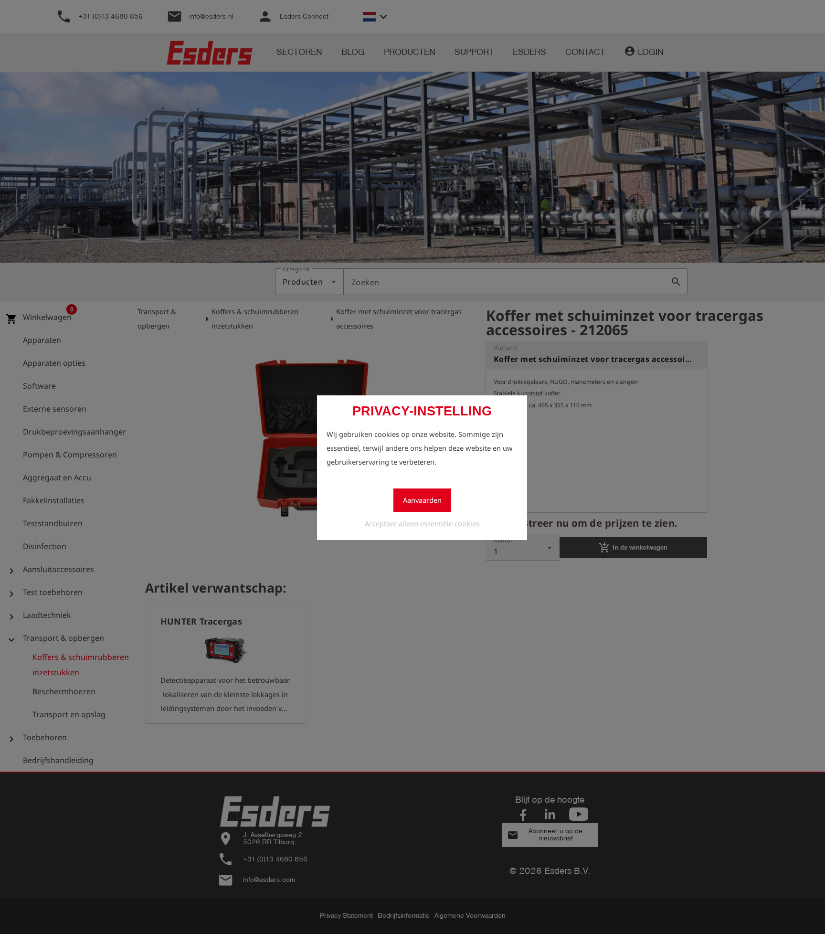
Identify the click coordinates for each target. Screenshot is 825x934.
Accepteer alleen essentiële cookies (422, 523)
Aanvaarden (422, 500)
